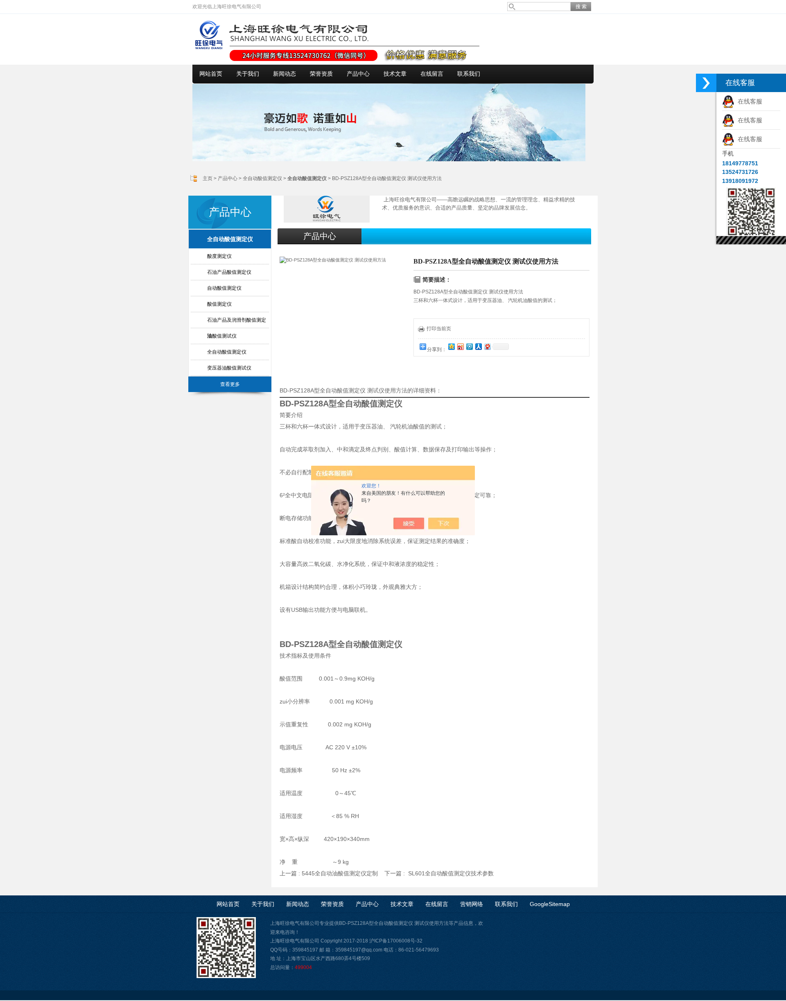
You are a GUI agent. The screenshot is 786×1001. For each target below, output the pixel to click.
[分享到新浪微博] (460, 346)
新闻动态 (284, 74)
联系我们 (468, 74)
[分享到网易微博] (487, 346)
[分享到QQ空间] (451, 346)
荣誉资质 (321, 74)
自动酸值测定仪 (224, 288)
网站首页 (210, 74)
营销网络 (471, 904)
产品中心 (358, 74)
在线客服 (748, 101)
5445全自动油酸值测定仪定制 (340, 873)
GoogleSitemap (550, 904)
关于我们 (247, 74)
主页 (207, 178)
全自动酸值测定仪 (262, 178)
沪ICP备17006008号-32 (395, 941)
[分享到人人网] (478, 346)
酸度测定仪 (219, 256)
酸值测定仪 (219, 304)
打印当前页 (439, 328)
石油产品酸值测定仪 (229, 272)
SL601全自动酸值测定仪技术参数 (451, 873)
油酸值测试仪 (222, 336)
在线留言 (431, 74)
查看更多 (230, 384)
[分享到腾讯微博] (469, 346)
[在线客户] (706, 83)
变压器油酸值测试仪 (229, 368)
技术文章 (395, 74)
